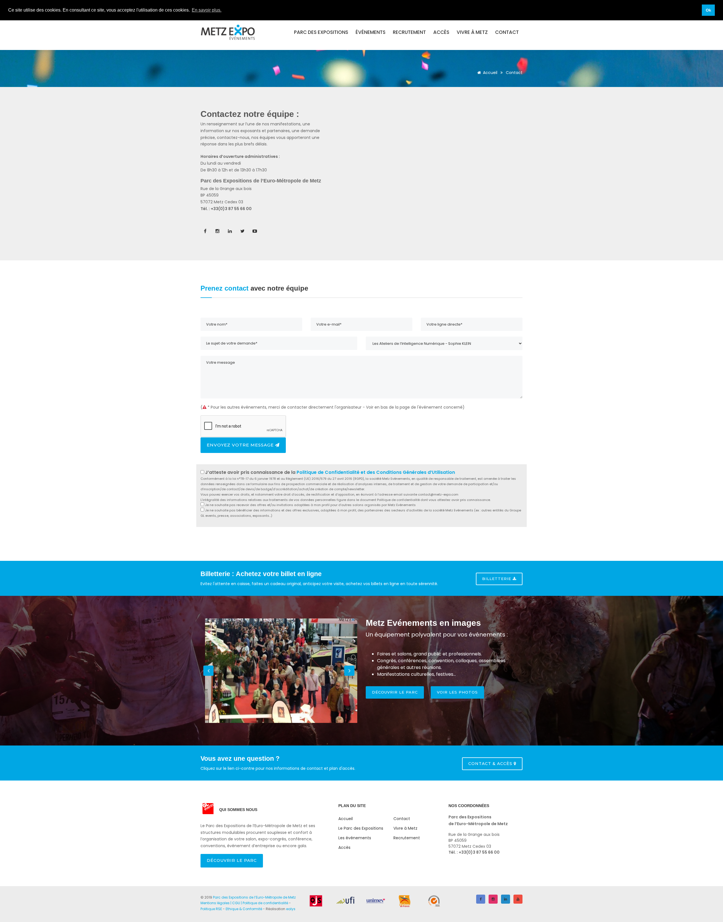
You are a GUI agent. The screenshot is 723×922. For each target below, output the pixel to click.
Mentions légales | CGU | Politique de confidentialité (244, 903)
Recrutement (409, 32)
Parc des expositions (321, 32)
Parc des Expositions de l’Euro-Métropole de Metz (254, 897)
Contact (507, 32)
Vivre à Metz (472, 32)
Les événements (354, 838)
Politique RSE (211, 908)
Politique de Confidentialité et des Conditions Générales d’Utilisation (376, 472)
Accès (441, 32)
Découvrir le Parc (232, 860)
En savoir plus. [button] (206, 10)
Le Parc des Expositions (360, 828)
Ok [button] (708, 10)
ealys (290, 908)
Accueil (490, 72)
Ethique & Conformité (244, 908)
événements (371, 32)
